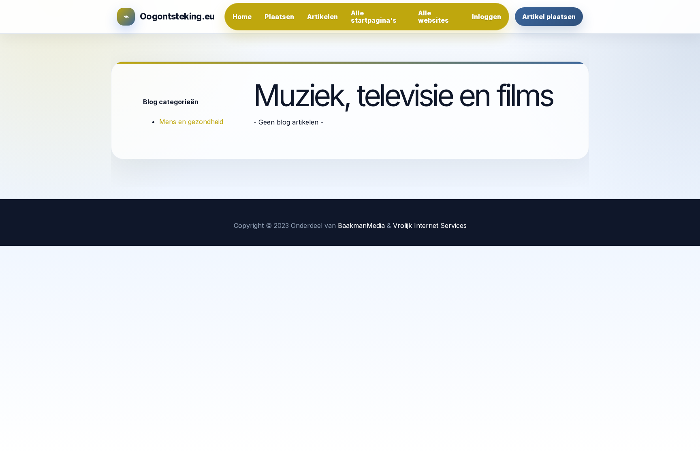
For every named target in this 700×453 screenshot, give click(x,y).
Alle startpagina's (374, 16)
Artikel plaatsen (549, 17)
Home (242, 17)
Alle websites (433, 16)
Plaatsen (279, 17)
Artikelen (322, 17)
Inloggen (486, 17)
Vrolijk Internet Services (430, 225)
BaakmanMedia (361, 225)
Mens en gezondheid (191, 122)
